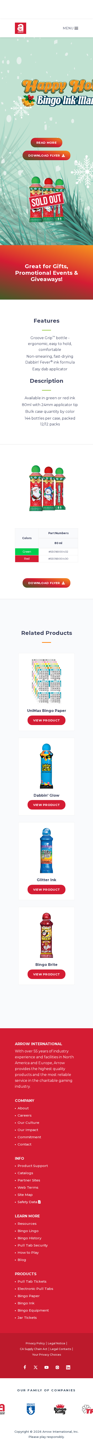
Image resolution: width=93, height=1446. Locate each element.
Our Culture (28, 1122)
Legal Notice (56, 1343)
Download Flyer (45, 155)
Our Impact (28, 1130)
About (23, 1108)
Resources (27, 1223)
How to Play (28, 1252)
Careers (25, 1115)
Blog (22, 1260)
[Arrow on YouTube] (46, 1367)
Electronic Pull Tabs (35, 1288)
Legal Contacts (60, 1349)
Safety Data (28, 1202)
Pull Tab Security (33, 1245)
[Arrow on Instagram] (57, 1367)
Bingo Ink (26, 1303)
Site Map (25, 1194)
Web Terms (28, 1187)
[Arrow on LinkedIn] (68, 1367)
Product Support (33, 1166)
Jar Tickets (27, 1317)
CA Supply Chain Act (33, 1349)
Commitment (29, 1137)
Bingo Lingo (28, 1231)
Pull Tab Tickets (32, 1281)
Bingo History (29, 1238)
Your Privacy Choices (46, 1354)
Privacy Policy (35, 1343)
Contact (24, 1144)
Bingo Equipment (33, 1310)
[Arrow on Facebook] (25, 1367)
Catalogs (25, 1173)
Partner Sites (29, 1180)
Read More (46, 142)
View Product (46, 720)
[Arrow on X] (36, 1367)
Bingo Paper (29, 1296)
